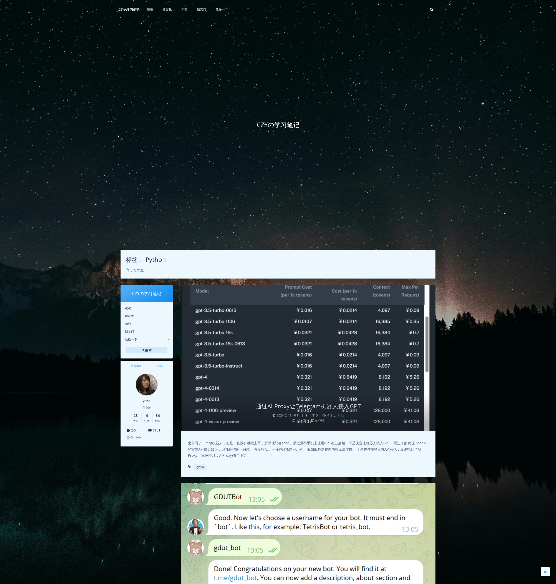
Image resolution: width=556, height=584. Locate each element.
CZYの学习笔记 (128, 9)
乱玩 (341, 415)
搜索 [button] (148, 350)
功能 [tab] (160, 366)
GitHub (135, 437)
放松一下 (131, 339)
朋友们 (129, 331)
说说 (128, 308)
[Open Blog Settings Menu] (545, 571)
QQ (133, 430)
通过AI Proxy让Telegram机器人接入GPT (308, 406)
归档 (128, 324)
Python (200, 467)
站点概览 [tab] (136, 366)
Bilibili (156, 430)
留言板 (129, 316)
